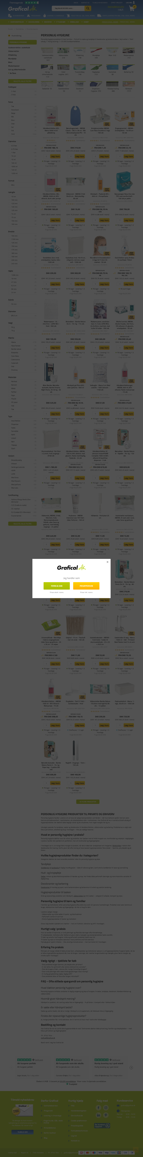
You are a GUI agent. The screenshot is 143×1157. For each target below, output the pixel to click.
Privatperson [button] (86, 585)
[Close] (107, 562)
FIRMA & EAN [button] (56, 585)
